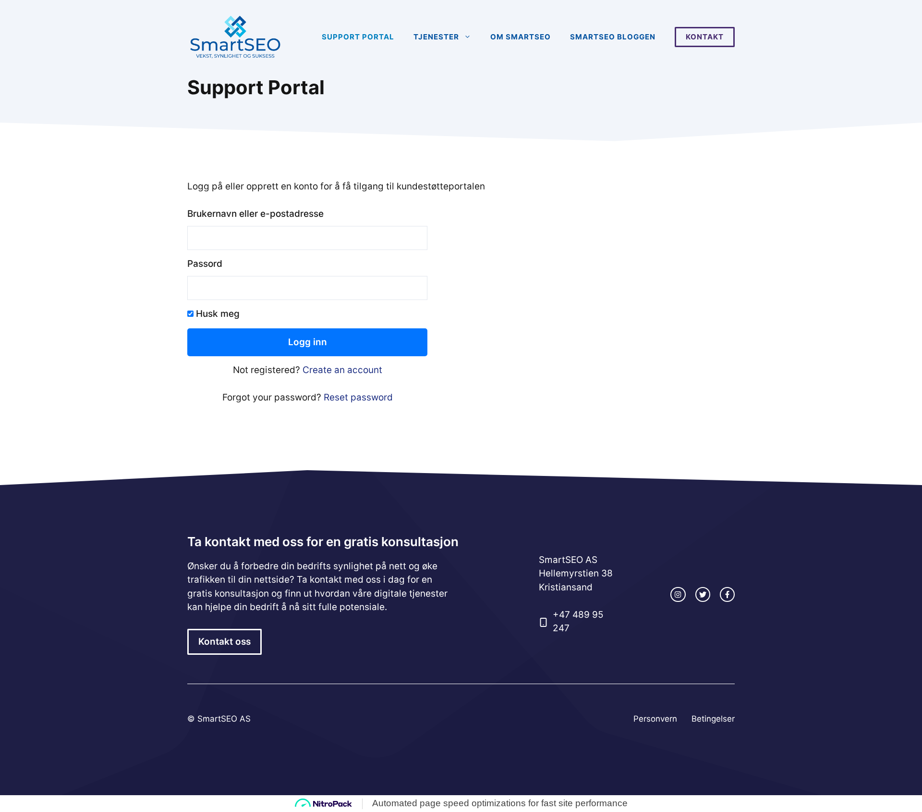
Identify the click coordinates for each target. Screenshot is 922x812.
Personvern (655, 719)
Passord (204, 263)
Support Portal (358, 36)
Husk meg (217, 313)
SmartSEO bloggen (612, 36)
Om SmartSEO (520, 36)
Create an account (342, 369)
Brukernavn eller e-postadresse (255, 213)
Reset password (358, 397)
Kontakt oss (224, 641)
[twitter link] (702, 594)
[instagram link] (677, 594)
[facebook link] (727, 594)
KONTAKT (705, 36)
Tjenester (436, 36)
